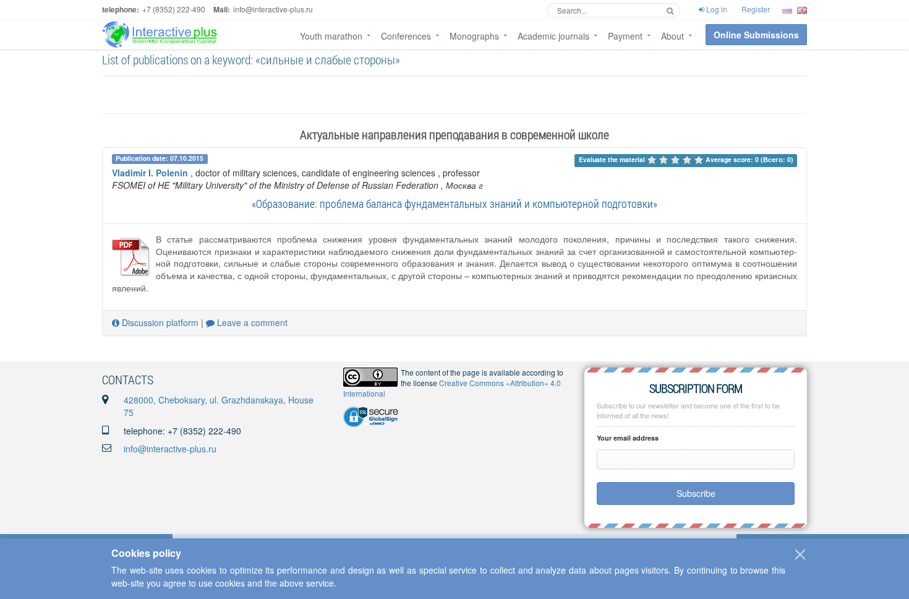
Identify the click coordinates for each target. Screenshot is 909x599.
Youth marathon (331, 36)
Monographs (474, 36)
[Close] (800, 554)
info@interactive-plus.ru (170, 448)
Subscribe (695, 493)
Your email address (628, 437)
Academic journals (553, 36)
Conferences (406, 36)
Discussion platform (158, 322)
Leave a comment (251, 322)
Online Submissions (756, 34)
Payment (625, 36)
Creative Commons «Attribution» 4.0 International (452, 388)
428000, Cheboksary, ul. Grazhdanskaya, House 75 (219, 406)
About (672, 36)
